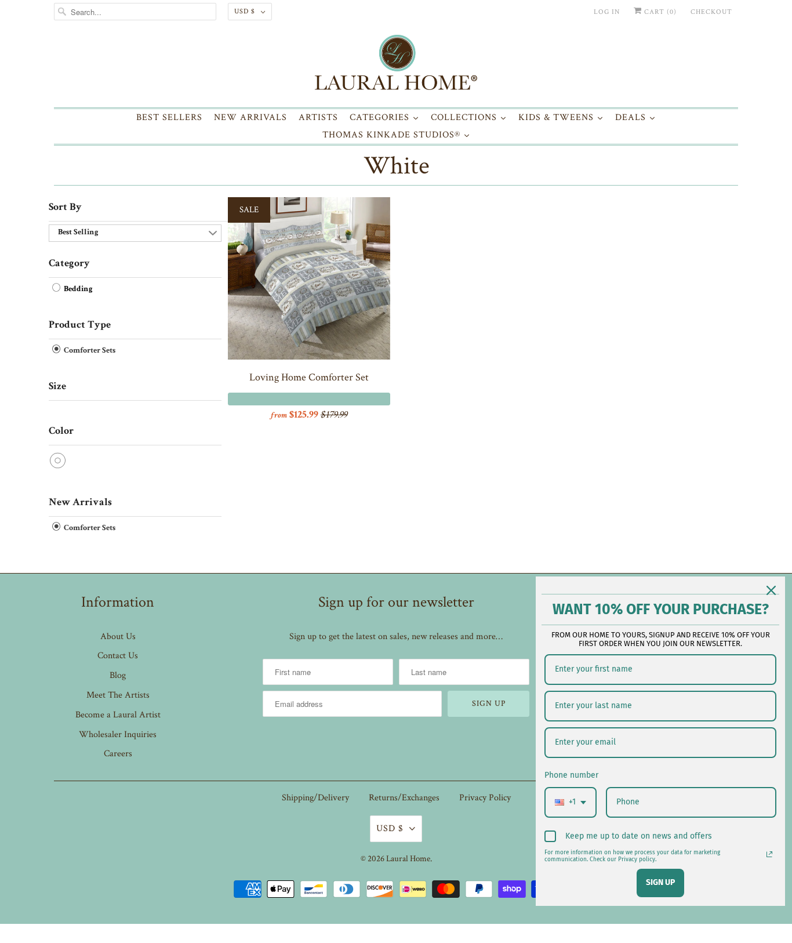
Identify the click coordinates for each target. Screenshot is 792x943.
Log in (607, 12)
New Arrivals (80, 503)
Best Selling (78, 233)
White (396, 165)
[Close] (771, 590)
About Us (118, 636)
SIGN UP (660, 882)
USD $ (244, 11)
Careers (118, 754)
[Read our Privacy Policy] (769, 854)
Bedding (77, 289)
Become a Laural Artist (118, 715)
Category (69, 264)
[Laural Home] (396, 65)
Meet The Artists (118, 695)
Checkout (711, 12)
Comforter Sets (88, 351)
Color (61, 431)
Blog (118, 675)
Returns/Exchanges (404, 798)
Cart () (659, 12)
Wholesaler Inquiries (118, 734)
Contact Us (117, 656)
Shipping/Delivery (315, 798)
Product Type (80, 325)
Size (57, 387)
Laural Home (408, 858)
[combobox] (570, 802)
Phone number (571, 775)
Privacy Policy (485, 798)
